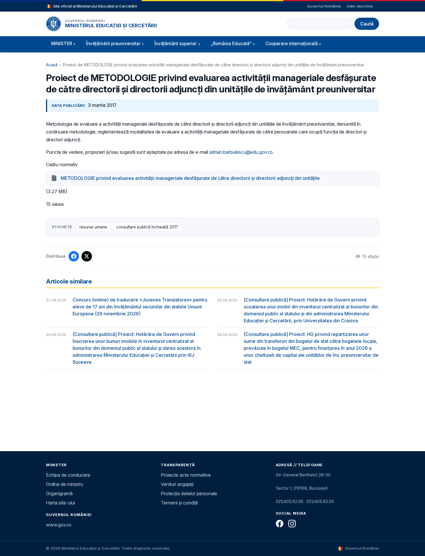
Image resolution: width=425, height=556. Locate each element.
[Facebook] (279, 523)
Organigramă (59, 493)
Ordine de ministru (64, 484)
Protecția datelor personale (189, 493)
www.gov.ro (58, 525)
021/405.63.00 (320, 501)
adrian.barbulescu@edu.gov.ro (241, 152)
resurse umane (93, 227)
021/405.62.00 (289, 501)
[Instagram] (292, 523)
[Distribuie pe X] (87, 256)
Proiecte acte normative (186, 475)
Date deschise (360, 6)
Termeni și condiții (179, 503)
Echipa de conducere (68, 475)
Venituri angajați (177, 484)
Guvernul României (324, 6)
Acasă (52, 64)
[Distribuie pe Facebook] (74, 256)
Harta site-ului (60, 503)
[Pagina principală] (53, 23)
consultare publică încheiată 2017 (147, 227)
